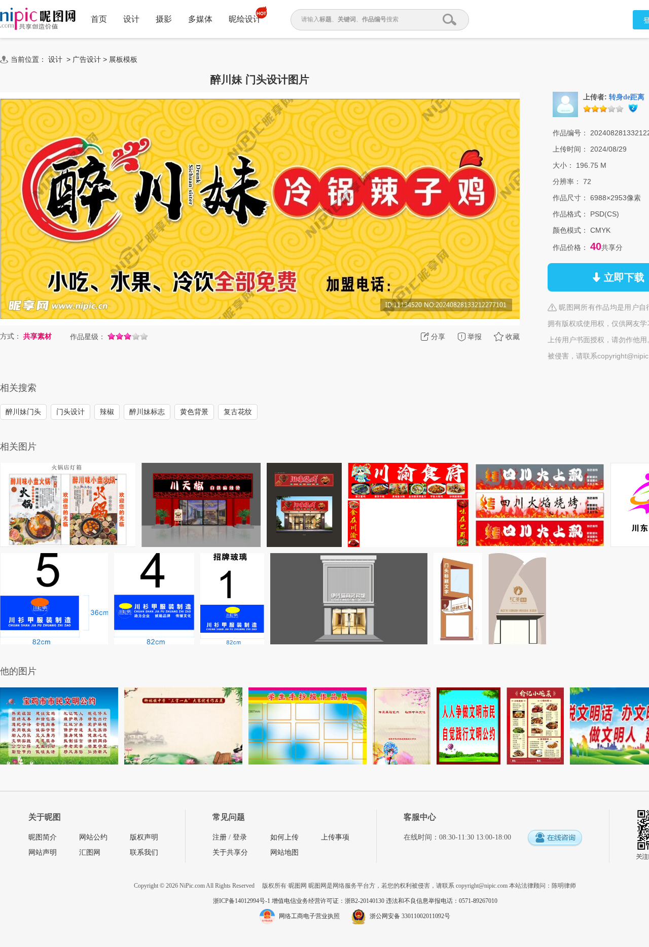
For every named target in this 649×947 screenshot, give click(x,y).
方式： (10, 336)
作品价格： (570, 247)
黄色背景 (194, 412)
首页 (99, 19)
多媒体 (200, 19)
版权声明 (144, 837)
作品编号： (570, 133)
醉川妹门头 (23, 412)
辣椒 (107, 412)
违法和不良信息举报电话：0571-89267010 (441, 900)
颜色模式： (570, 230)
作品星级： (87, 337)
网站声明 (42, 852)
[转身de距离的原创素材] (565, 104)
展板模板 (123, 59)
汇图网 (89, 852)
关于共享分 (230, 852)
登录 (240, 837)
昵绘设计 (245, 19)
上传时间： (570, 149)
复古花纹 (238, 412)
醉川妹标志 (147, 412)
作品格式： (570, 214)
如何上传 (284, 837)
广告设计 (87, 59)
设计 (131, 19)
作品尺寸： (570, 198)
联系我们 (144, 852)
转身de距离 (626, 97)
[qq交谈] (554, 838)
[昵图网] (38, 19)
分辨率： (567, 181)
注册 (219, 837)
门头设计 (70, 412)
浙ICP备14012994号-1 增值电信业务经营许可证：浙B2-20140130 (299, 900)
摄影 (164, 19)
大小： (563, 165)
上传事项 (335, 837)
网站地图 (284, 852)
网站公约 (93, 837)
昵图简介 (42, 837)
